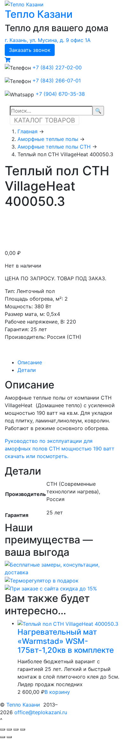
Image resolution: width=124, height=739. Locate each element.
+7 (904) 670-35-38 (60, 94)
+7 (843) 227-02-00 (57, 67)
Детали (26, 370)
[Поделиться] (9, 729)
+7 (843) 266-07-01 (56, 80)
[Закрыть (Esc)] (2, 729)
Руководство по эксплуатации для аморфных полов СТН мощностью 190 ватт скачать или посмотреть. (59, 448)
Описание (29, 362)
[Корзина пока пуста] (7, 60)
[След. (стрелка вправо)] (9, 737)
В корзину (57, 692)
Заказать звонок (30, 50)
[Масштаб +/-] (22, 729)
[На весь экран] (15, 729)
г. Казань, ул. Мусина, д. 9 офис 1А (48, 40)
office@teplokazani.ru (40, 712)
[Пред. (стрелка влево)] (2, 737)
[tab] (68, 362)
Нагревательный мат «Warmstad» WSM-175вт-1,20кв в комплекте (65, 641)
